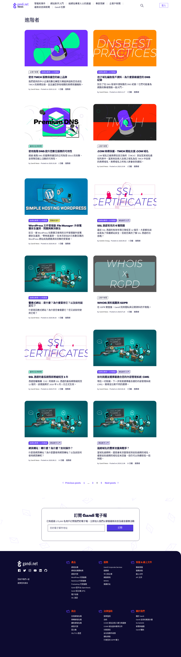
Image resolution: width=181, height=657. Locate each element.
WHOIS (106, 581)
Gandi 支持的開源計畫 (144, 619)
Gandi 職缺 (140, 630)
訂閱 (120, 527)
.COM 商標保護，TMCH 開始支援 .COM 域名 (122, 151)
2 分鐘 (60, 163)
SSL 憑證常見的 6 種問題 (111, 226)
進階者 (67, 89)
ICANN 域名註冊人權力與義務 (115, 623)
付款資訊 (107, 630)
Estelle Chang (104, 241)
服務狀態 (139, 570)
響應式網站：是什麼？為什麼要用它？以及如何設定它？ (56, 304)
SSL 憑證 (74, 598)
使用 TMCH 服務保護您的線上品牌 (48, 77)
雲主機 (73, 630)
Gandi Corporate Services (113, 567)
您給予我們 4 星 (24, 579)
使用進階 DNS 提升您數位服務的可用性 (50, 151)
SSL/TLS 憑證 (76, 633)
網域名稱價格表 (77, 570)
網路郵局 (107, 577)
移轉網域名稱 (76, 619)
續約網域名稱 (76, 623)
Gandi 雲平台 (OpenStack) (80, 587)
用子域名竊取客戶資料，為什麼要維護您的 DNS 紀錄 (123, 79)
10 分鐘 (61, 460)
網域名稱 (74, 567)
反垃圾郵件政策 (110, 633)
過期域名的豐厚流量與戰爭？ (113, 448)
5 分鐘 (60, 89)
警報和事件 (54, 220)
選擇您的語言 (23, 583)
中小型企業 (108, 574)
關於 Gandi (140, 616)
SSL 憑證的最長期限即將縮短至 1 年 (48, 377)
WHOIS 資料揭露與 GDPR (112, 303)
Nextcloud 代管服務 (78, 581)
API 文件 (139, 577)
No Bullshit (140, 623)
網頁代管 (74, 574)
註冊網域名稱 (76, 616)
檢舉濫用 (107, 616)
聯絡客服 (139, 567)
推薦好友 (107, 584)
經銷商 (106, 570)
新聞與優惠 (140, 626)
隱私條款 (107, 636)
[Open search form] (142, 5)
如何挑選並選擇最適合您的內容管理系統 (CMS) (123, 377)
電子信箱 (74, 594)
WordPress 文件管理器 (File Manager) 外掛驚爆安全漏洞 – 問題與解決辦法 (55, 227)
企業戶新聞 (34, 72)
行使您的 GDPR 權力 (111, 640)
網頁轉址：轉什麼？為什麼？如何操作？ (51, 448)
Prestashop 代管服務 (79, 584)
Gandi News (35, 89)
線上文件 (139, 574)
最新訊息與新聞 (36, 146)
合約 (105, 619)
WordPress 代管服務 (78, 577)
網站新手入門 (124, 220)
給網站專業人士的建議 (50, 72)
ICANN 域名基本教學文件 (113, 626)
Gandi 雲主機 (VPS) (78, 591)
